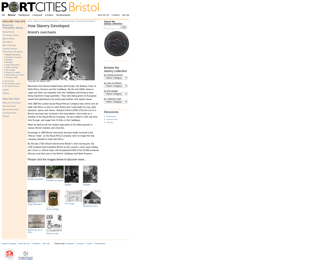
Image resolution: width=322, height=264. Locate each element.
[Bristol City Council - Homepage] (9, 259)
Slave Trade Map (9, 45)
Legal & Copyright (9, 244)
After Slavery (7, 42)
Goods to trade (12, 77)
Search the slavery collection (113, 22)
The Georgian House (12, 83)
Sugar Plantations (13, 65)
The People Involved (11, 35)
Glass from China (11, 99)
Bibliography (111, 116)
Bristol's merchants (13, 55)
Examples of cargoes (14, 57)
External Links (111, 119)
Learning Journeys (10, 49)
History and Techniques (12, 103)
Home (30, 21)
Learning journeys (9, 113)
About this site (103, 15)
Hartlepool (23, 15)
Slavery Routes (8, 32)
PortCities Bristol (51, 7)
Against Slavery (9, 38)
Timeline (6, 90)
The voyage (10, 70)
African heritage (12, 67)
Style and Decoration (11, 109)
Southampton (63, 15)
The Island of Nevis (11, 86)
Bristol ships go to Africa (15, 75)
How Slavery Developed (13, 52)
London (49, 15)
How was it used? (9, 106)
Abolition (9, 60)
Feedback (116, 15)
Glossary (6, 93)
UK (3, 15)
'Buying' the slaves (13, 72)
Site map (125, 15)
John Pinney (9, 81)
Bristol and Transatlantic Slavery (13, 26)
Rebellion (9, 62)
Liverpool (37, 15)
